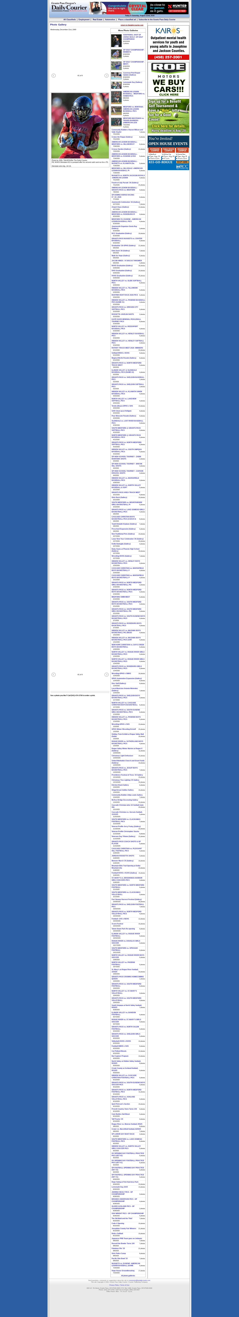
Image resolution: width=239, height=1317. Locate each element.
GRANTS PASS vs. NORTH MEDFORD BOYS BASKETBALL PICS (126, 591)
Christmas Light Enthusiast (122, 756)
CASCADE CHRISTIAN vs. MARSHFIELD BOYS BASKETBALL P (128, 569)
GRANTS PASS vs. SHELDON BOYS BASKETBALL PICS (126, 697)
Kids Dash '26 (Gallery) (121, 251)
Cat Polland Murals (119, 1051)
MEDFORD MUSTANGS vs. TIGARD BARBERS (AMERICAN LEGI (133, 120)
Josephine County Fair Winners (124, 1229)
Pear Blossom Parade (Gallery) (124, 416)
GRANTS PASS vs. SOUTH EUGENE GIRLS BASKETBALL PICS (126, 711)
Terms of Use (124, 1285)
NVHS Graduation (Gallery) (122, 266)
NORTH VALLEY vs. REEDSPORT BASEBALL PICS (125, 327)
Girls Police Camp (119, 1253)
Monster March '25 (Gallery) (122, 861)
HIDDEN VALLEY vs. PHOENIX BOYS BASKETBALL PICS (126, 718)
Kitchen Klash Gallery (120, 785)
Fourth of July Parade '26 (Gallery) (125, 183)
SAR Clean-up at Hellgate (122, 411)
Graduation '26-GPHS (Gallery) (124, 246)
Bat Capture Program (120, 1056)
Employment (84, 20)
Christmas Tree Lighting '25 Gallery (125, 780)
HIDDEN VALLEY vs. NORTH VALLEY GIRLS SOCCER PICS (126, 1147)
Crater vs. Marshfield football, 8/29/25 (126, 1129)
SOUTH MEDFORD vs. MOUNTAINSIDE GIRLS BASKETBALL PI (127, 503)
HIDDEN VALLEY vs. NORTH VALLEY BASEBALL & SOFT (126, 486)
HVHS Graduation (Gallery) (122, 276)
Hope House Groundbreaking (123, 1271)
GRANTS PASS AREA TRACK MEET (126, 492)
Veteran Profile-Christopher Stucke (125, 831)
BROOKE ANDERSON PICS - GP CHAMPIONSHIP (124, 1200)
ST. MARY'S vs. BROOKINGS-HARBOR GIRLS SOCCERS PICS (127, 879)
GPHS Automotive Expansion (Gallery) (127, 678)
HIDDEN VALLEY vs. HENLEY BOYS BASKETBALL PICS (126, 562)
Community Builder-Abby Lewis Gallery (127, 795)
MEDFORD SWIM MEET (121, 597)
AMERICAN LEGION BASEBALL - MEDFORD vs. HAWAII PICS (134, 94)
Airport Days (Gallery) (120, 207)
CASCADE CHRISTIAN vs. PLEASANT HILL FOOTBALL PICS (127, 850)
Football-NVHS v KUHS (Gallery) (124, 873)
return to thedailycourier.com (132, 25)
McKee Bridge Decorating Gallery (125, 800)
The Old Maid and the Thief (122, 1218)
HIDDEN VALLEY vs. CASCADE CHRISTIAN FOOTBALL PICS (124, 1076)
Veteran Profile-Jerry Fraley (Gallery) (126, 826)
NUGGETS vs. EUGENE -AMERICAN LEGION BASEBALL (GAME (126, 1265)
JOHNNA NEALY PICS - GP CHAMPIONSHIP (122, 1193)
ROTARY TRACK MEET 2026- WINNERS (127, 348)
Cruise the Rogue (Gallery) (122, 137)
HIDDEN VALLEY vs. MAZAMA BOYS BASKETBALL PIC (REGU (126, 632)
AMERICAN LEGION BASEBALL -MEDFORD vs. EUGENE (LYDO (125, 155)
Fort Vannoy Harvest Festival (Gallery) (127, 899)
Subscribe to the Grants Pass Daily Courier (157, 20)
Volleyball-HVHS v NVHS (121, 1041)
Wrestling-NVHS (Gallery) (122, 556)
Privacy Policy (114, 1285)
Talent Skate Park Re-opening (123, 929)
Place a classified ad (127, 20)
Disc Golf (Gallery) (119, 683)
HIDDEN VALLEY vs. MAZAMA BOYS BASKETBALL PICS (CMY (126, 639)
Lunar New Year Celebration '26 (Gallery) (128, 539)
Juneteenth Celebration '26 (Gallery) (126, 202)
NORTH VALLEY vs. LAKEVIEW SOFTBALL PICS (124, 400)
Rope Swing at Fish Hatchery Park (125, 1182)
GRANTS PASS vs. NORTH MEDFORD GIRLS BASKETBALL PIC (126, 584)
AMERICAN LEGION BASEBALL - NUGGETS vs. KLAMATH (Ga (125, 162)
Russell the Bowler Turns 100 (123, 1243)
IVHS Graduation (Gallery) (122, 271)
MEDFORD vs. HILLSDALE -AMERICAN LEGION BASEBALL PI (127, 169)
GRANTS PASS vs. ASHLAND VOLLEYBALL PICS (123, 1098)
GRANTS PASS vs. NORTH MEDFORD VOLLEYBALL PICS (126, 913)
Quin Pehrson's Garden (121, 1104)
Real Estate (97, 20)
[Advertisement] (168, 189)
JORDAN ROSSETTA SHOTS (123, 856)
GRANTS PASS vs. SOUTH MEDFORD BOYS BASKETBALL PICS (126, 603)
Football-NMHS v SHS (120, 1046)
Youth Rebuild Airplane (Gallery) (124, 524)
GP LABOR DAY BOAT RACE (123, 1134)
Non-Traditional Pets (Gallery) (123, 534)
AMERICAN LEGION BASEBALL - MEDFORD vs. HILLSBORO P (125, 143)
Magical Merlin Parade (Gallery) (124, 358)
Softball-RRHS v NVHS (120, 353)
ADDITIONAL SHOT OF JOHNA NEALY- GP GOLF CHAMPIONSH (133, 37)
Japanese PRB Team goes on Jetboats (127, 1238)
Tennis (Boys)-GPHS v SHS (122, 406)
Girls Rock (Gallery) (119, 497)
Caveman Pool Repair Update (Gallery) (131, 74)
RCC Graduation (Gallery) (122, 233)
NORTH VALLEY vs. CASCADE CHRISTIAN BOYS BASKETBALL (125, 704)
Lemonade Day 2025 (120, 1187)
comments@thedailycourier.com (139, 1280)
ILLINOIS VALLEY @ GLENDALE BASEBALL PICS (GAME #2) (124, 371)
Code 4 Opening (118, 1223)
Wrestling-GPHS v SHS (121, 724)
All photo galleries (128, 1276)
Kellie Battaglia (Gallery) (121, 544)
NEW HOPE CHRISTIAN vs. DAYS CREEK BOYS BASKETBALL (128, 646)
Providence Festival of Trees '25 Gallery (127, 775)
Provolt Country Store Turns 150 (124, 1109)
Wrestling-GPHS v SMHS (121, 673)
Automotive (110, 20)
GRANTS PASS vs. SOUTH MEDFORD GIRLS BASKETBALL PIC (126, 610)
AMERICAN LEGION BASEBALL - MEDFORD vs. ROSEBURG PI (125, 213)
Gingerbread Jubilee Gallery (123, 790)
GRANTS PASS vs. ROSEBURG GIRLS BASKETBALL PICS (127, 667)
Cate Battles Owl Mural (121, 1114)
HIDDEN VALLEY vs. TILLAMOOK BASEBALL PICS (125, 289)
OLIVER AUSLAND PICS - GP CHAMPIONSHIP (123, 1207)
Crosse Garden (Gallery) (121, 149)
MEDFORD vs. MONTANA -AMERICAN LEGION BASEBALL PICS (133, 109)
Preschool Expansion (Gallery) (124, 529)
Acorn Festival (117, 924)
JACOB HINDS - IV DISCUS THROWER (127, 261)
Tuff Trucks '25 (117, 1119)
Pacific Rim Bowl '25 (120, 1259)
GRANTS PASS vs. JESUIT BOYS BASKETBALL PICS (125, 769)
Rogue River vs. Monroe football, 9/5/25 (127, 1124)
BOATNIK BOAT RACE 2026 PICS (125, 295)
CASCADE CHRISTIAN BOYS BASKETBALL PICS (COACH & (124, 518)
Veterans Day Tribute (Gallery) (123, 836)
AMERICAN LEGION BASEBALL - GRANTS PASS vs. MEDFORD (125, 189)
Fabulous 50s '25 (118, 1248)
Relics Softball (117, 1233)
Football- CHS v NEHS (120, 919)
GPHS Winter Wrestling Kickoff (124, 729)
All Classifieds (69, 20)
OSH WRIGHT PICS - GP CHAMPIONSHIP (128, 1213)
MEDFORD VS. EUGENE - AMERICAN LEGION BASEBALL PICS (126, 220)
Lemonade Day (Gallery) (132, 82)
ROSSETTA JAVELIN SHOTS (123, 314)
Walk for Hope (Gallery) (121, 256)
